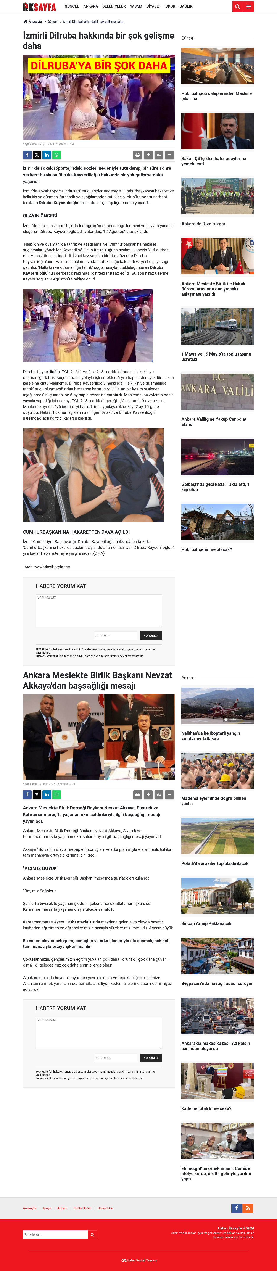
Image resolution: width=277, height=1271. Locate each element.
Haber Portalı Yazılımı (142, 1260)
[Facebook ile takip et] (236, 1208)
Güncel (72, 6)
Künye (47, 1208)
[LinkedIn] (46, 155)
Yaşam (136, 6)
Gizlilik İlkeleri (83, 1208)
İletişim (62, 1208)
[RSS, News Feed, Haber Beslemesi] (247, 1208)
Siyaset (154, 6)
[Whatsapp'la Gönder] (56, 155)
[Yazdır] (137, 155)
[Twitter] (37, 155)
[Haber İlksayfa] (39, 6)
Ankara (91, 6)
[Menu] (249, 6)
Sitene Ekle (105, 1208)
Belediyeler (114, 6)
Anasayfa (35, 21)
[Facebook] (27, 155)
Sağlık (186, 6)
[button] (148, 155)
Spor (170, 6)
